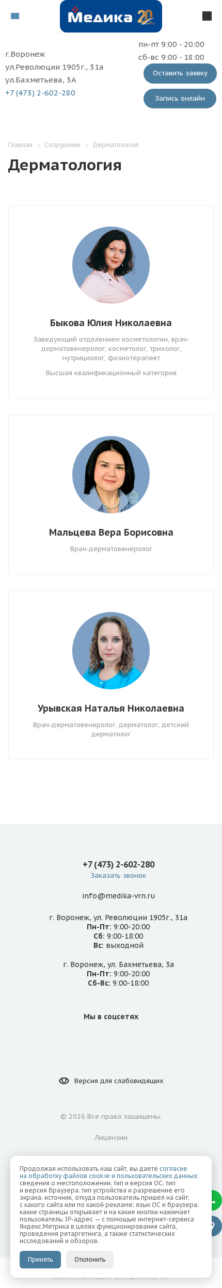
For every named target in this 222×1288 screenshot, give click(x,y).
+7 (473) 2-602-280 (40, 93)
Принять (40, 1259)
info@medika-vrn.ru (118, 895)
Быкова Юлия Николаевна (111, 323)
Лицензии (111, 1137)
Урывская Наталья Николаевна (111, 708)
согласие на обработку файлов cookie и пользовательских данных (108, 1172)
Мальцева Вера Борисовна (111, 532)
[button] (211, 1200)
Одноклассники (123, 1039)
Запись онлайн (180, 98)
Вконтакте (98, 1039)
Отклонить (89, 1259)
